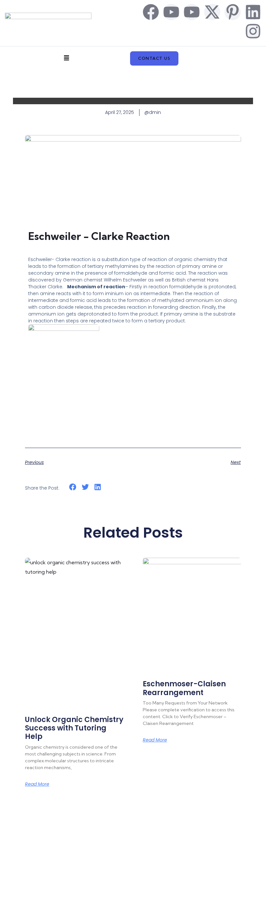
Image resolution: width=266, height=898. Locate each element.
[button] (67, 58)
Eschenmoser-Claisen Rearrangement (184, 688)
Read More (37, 784)
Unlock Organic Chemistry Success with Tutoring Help (74, 728)
